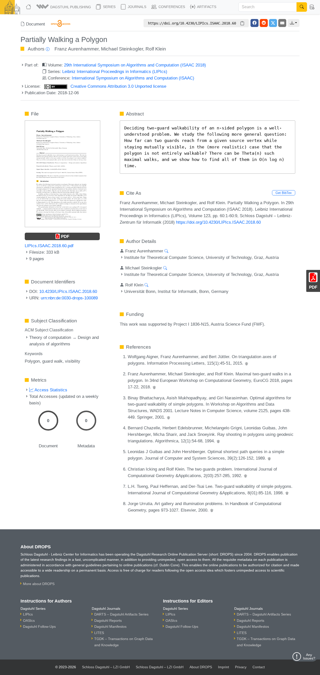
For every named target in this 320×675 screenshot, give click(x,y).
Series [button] (109, 7)
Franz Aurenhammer (76, 48)
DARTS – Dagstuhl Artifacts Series (121, 614)
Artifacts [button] (206, 7)
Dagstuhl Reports (108, 621)
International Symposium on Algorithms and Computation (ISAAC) (133, 77)
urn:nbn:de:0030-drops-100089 (69, 297)
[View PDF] (62, 173)
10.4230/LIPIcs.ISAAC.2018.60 (68, 291)
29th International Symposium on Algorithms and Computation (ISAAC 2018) (135, 64)
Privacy (240, 667)
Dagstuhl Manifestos (110, 627)
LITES (99, 633)
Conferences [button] (171, 7)
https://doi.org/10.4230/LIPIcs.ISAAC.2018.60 (218, 222)
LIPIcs (28, 614)
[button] (64, 7)
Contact (258, 667)
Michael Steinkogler (122, 48)
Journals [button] (136, 7)
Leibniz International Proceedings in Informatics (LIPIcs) (114, 71)
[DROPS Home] (29, 7)
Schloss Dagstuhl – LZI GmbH (106, 667)
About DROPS (201, 667)
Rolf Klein (156, 48)
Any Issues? (309, 656)
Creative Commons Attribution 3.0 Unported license (117, 86)
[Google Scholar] (246, 363)
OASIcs (29, 621)
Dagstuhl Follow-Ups (39, 627)
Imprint (223, 667)
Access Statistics (50, 389)
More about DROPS (38, 584)
